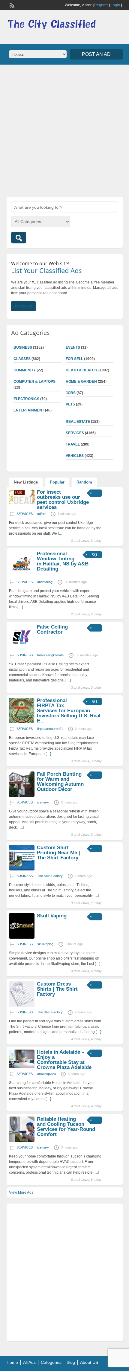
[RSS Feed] (11, 4)
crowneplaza (46, 1074)
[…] (60, 533)
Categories (51, 1362)
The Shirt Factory (50, 876)
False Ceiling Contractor (52, 629)
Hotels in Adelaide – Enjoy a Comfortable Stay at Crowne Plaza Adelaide (64, 1059)
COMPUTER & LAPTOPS (35, 381)
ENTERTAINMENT (29, 410)
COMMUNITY (25, 370)
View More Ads (21, 1192)
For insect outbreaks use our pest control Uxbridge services (63, 499)
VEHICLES (75, 456)
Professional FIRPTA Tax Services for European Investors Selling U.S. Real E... (68, 711)
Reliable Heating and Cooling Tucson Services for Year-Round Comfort (66, 1126)
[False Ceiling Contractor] (21, 648)
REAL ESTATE (78, 422)
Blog (71, 1362)
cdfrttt (41, 514)
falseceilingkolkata (50, 655)
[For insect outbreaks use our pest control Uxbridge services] (21, 503)
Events (73, 347)
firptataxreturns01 (50, 729)
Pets (70, 404)
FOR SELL (74, 359)
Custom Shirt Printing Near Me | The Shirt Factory (58, 853)
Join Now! (23, 306)
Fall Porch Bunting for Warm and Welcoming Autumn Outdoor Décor (60, 781)
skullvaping (45, 944)
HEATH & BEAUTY (82, 370)
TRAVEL (73, 444)
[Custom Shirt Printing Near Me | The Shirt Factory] (21, 869)
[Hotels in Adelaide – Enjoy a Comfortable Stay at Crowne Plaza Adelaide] (21, 1067)
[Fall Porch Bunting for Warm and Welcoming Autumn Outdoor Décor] (21, 796)
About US (89, 1362)
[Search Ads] (18, 237)
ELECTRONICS (26, 399)
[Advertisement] (64, 130)
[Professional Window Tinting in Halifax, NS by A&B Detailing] (21, 575)
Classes (22, 359)
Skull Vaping (52, 916)
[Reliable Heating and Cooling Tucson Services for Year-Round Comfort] (21, 1141)
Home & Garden (81, 381)
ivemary (43, 802)
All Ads (29, 1362)
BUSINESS (23, 347)
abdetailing (44, 582)
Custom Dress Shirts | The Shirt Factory (57, 989)
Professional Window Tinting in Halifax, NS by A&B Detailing (62, 561)
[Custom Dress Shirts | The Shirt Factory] (21, 1006)
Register (101, 5)
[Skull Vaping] (21, 937)
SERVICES (75, 433)
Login (115, 5)
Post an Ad (96, 54)
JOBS (71, 393)
